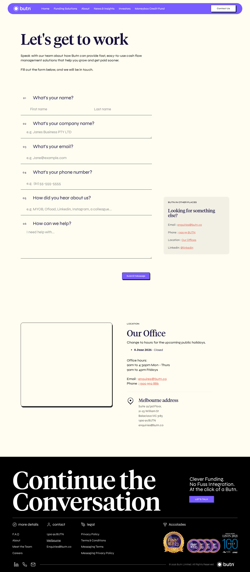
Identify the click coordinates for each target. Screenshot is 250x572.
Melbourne (54, 540)
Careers (17, 553)
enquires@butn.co (152, 379)
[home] (22, 8)
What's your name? (53, 97)
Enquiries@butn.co (59, 546)
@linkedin (186, 247)
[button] (65, 9)
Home (45, 8)
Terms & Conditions (93, 540)
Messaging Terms (92, 546)
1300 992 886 (149, 383)
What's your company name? (63, 123)
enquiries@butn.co (189, 224)
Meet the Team (22, 546)
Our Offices (189, 240)
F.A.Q (15, 534)
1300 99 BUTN (186, 232)
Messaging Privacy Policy (97, 553)
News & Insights (104, 8)
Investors (124, 8)
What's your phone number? (62, 172)
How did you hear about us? (62, 197)
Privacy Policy (90, 534)
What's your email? (53, 146)
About (16, 540)
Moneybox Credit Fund (150, 8)
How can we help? (52, 223)
